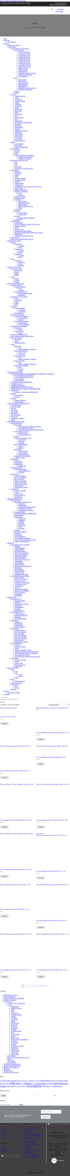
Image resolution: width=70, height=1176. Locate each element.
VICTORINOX (34, 1086)
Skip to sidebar (13, 1)
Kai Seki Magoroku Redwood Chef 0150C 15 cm (50, 871)
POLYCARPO (41, 1083)
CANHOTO (14, 1013)
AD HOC (14, 1081)
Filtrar (3, 1095)
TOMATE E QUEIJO (17, 1046)
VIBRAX (24, 1086)
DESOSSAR (15, 1023)
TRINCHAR (15, 1049)
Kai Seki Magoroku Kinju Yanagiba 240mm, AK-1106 (16, 869)
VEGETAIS (14, 1052)
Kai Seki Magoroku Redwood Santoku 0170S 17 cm (15, 970)
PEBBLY (34, 1083)
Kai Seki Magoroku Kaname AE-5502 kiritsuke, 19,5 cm (52, 732)
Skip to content (4, 1)
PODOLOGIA (8, 1070)
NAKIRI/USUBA (16, 1031)
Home (26, 27)
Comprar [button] (4, 723)
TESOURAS (11, 1061)
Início (1, 699)
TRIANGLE (10, 1086)
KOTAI (22, 1083)
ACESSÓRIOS (11, 1062)
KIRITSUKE (15, 1006)
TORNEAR (14, 1047)
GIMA (66, 1081)
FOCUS (37, 1081)
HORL (7, 1083)
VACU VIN (18, 1086)
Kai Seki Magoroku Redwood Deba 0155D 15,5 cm (51, 920)
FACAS (9, 1005)
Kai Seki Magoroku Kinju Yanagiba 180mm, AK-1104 (16, 820)
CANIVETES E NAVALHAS (16, 1003)
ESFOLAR (14, 1024)
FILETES (14, 1026)
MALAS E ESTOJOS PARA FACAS (18, 1057)
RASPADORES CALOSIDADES (14, 998)
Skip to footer (22, 1)
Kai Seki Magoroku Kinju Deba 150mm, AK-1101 (14, 771)
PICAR (13, 1036)
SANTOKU (14, 1043)
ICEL (13, 1083)
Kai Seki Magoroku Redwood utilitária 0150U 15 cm (51, 970)
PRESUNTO (15, 1038)
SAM (56, 1083)
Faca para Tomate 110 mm (7, 716)
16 (41, 985)
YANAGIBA (15, 1054)
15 (38, 985)
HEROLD (3, 1083)
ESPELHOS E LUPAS (10, 995)
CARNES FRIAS (16, 1015)
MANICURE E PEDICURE (12, 1066)
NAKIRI (13, 1029)
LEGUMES (14, 1028)
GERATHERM (44, 1081)
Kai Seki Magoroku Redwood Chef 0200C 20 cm (14, 909)
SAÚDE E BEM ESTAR (11, 1072)
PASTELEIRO (15, 1034)
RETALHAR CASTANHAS (19, 1039)
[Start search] (0, 698)
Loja (30, 27)
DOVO (19, 1081)
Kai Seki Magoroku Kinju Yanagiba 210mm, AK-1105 (52, 820)
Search (21, 1104)
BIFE (12, 1011)
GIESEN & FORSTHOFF (56, 1081)
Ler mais (40, 878)
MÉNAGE (7, 1069)
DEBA (13, 1021)
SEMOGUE (63, 1083)
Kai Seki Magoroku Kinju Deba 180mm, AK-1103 (51, 757)
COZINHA (14, 1018)
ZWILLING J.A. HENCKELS (52, 1086)
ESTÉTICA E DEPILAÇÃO (12, 1064)
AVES (13, 1010)
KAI (18, 1083)
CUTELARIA (36, 27)
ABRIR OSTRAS (16, 1008)
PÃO (12, 1033)
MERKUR (28, 1083)
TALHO (13, 1044)
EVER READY (31, 1081)
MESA (9, 1059)
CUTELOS (14, 1020)
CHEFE (13, 1016)
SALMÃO (14, 1041)
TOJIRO (3, 1086)
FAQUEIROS (11, 1056)
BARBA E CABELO (10, 1000)
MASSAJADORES (9, 997)
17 (44, 985)
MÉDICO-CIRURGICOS (11, 1067)
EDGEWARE (25, 1080)
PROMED (50, 1083)
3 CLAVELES (5, 1081)
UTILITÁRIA (15, 1051)
